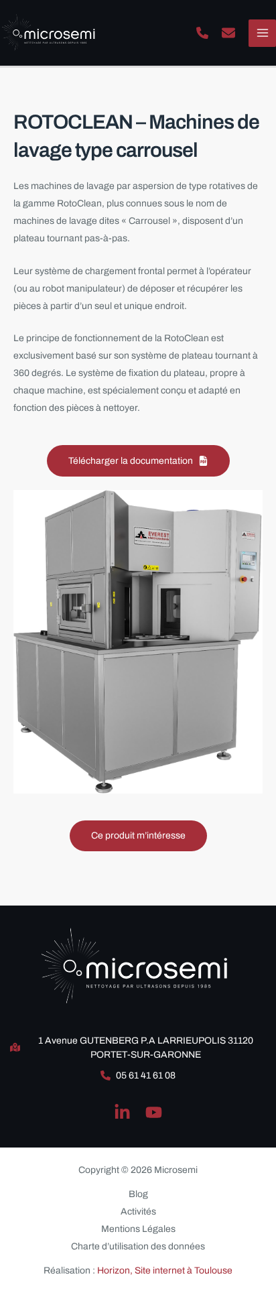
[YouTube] (153, 1112)
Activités (138, 1212)
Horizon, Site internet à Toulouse (164, 1270)
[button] (202, 33)
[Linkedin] (122, 1112)
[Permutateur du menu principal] (262, 33)
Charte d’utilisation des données (138, 1246)
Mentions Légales (138, 1229)
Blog (138, 1194)
